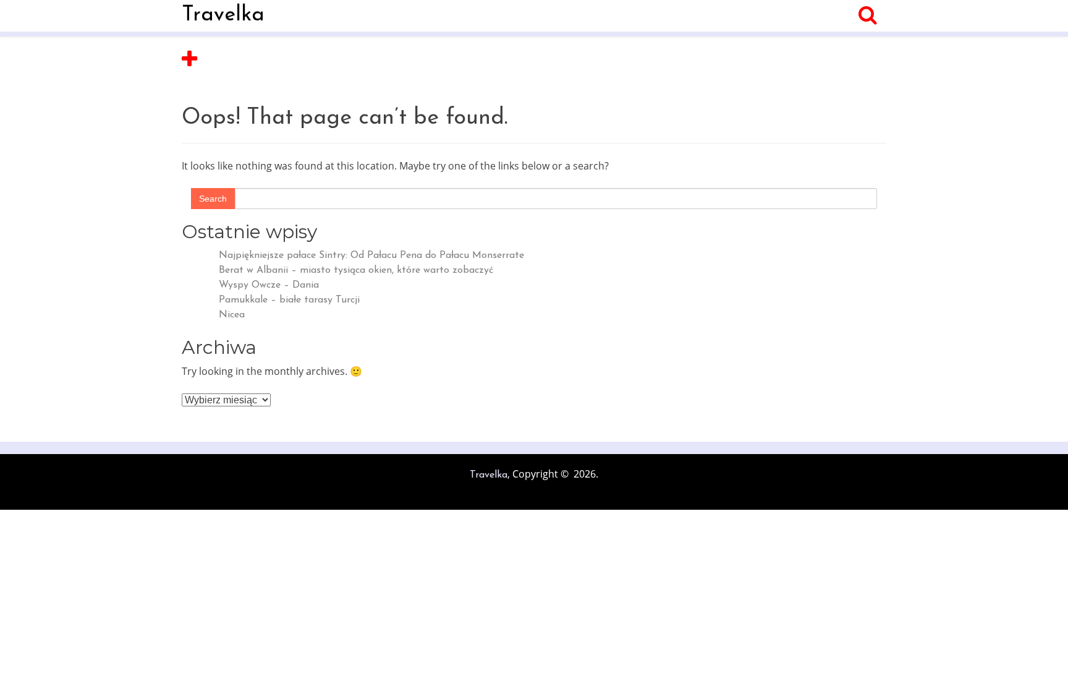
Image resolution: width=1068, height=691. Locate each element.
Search (213, 199)
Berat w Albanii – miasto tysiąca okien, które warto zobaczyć (356, 270)
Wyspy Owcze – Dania (269, 285)
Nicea (232, 315)
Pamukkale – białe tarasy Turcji (289, 300)
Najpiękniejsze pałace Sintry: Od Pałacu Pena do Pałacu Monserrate (371, 255)
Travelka (223, 15)
